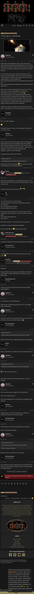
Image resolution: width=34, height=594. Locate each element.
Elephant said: (5, 148)
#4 (32, 167)
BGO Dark (4, 486)
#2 (32, 108)
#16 (32, 400)
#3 (32, 129)
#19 (32, 451)
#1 (32, 50)
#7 (32, 241)
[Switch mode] (32, 15)
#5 (32, 188)
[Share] (30, 51)
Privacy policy (23, 488)
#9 (32, 274)
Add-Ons (3, 552)
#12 (32, 319)
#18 (32, 429)
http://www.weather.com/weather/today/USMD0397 (16, 84)
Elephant (4, 28)
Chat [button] (17, 593)
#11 (32, 305)
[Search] (29, 15)
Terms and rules (15, 488)
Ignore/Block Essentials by (13, 551)
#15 (32, 379)
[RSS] (32, 488)
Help (29, 488)
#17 (32, 413)
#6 (32, 229)
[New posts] (23, 15)
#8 (32, 255)
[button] (2, 15)
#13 (32, 338)
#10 (32, 288)
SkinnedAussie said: (6, 354)
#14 (32, 350)
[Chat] (26, 15)
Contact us (7, 488)
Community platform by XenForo (13, 549)
